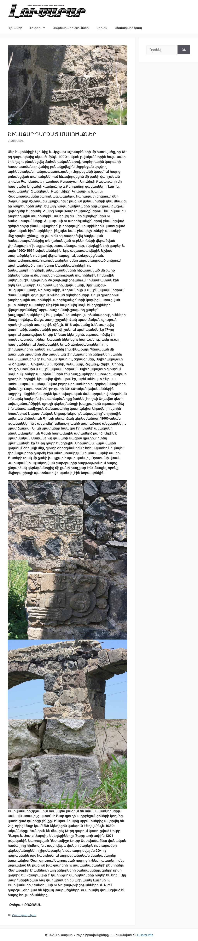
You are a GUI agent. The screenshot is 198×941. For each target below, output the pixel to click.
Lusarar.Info (145, 935)
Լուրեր (35, 28)
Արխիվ (101, 28)
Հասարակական (24, 915)
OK (184, 50)
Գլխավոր (15, 28)
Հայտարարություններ (71, 28)
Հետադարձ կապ (128, 28)
